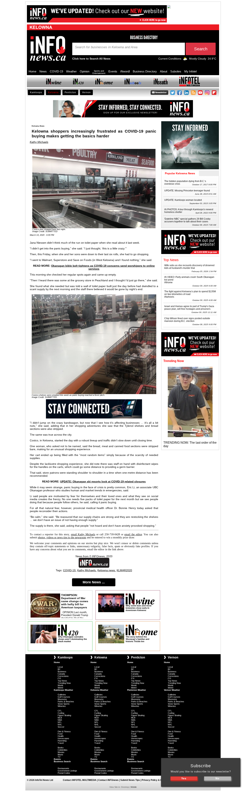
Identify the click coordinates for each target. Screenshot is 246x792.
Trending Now (64, 683)
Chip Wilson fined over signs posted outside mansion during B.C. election (187, 319)
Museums (62, 699)
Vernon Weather (172, 690)
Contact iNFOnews (108, 780)
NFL (60, 722)
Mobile (134, 787)
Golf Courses (64, 697)
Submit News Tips (130, 780)
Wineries (62, 706)
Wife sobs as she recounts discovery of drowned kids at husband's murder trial (189, 266)
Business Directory (145, 71)
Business (62, 671)
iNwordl (125, 71)
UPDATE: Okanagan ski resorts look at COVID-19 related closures (103, 481)
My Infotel (190, 71)
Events (112, 71)
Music (60, 754)
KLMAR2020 (124, 570)
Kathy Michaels (39, 142)
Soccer (61, 727)
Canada (61, 674)
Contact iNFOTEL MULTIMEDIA (79, 780)
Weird (60, 688)
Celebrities (62, 750)
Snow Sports (64, 704)
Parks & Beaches (66, 701)
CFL (60, 711)
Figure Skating (64, 715)
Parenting (62, 741)
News (43, 71)
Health (61, 736)
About (163, 71)
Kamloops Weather (63, 690)
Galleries (62, 694)
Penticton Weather (136, 690)
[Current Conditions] (185, 59)
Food (60, 734)
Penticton (70, 92)
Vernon (86, 92)
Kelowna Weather (99, 690)
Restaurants (63, 768)
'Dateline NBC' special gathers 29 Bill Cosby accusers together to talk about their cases (187, 220)
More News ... (94, 582)
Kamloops (36, 92)
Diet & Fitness (64, 731)
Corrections (63, 676)
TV (59, 757)
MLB (60, 717)
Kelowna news (106, 570)
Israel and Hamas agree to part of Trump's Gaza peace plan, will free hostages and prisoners (189, 307)
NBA (60, 720)
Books (61, 747)
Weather (71, 71)
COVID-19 (56, 71)
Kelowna (53, 92)
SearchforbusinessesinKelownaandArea (106, 47)
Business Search (62, 761)
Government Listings (67, 771)
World (60, 685)
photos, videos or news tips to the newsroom (62, 537)
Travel (61, 743)
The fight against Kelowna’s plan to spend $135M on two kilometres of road (190, 293)
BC (59, 669)
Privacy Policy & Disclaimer (157, 780)
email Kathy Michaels (83, 534)
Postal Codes (64, 773)
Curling (61, 713)
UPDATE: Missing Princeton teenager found (187, 190)
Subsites (175, 71)
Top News (62, 681)
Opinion (84, 71)
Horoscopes (63, 738)
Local (60, 667)
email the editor (133, 534)
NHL (60, 724)
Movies (61, 752)
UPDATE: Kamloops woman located (183, 200)
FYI (59, 678)
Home (32, 71)
